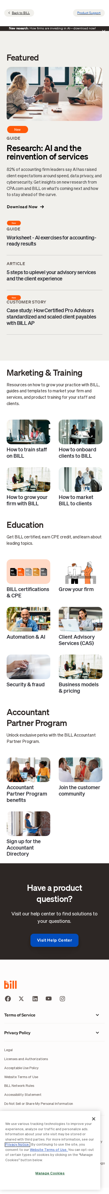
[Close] (93, 1119)
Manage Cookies (50, 1173)
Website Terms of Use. (49, 1150)
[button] (25, 206)
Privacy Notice (17, 1144)
